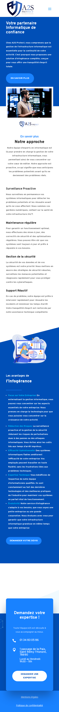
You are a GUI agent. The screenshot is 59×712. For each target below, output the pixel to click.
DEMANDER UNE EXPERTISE (29, 676)
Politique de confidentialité (29, 705)
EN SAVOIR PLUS (20, 78)
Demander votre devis (24, 540)
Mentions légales (29, 696)
